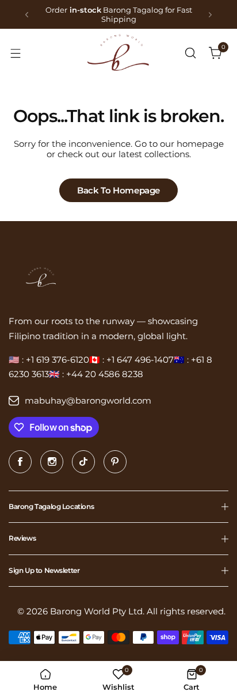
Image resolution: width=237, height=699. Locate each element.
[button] (26, 14)
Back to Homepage (118, 190)
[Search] (190, 53)
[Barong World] (118, 53)
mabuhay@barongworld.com (88, 400)
